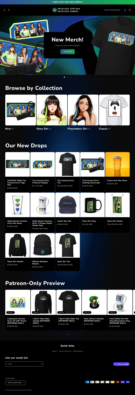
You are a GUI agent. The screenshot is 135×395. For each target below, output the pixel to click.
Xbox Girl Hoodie (15, 262)
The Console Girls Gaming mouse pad (91, 181)
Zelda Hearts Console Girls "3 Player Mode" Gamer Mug (42, 223)
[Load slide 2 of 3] (67, 77)
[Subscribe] (40, 363)
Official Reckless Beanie (40, 263)
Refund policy (78, 351)
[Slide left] (63, 334)
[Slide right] (72, 334)
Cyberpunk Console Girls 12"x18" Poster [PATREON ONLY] (17, 321)
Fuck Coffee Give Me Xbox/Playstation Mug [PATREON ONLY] (119, 321)
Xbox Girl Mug (89, 221)
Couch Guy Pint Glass (117, 180)
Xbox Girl (42, 128)
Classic (103, 128)
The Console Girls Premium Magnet (40, 181)
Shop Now (68, 51)
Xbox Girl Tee (63, 262)
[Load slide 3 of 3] (70, 77)
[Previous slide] (59, 77)
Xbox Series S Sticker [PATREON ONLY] (94, 320)
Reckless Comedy (15, 390)
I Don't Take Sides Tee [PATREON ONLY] (68, 320)
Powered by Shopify (26, 390)
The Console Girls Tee (65, 181)
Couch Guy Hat (64, 221)
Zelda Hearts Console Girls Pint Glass (17, 222)
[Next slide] (76, 77)
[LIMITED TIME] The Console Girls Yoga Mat (16, 182)
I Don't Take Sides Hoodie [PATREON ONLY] (41, 321)
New (8, 128)
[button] (4, 10)
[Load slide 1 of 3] (64, 77)
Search (54, 351)
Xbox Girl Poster (115, 221)
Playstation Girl (77, 128)
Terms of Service (65, 351)
